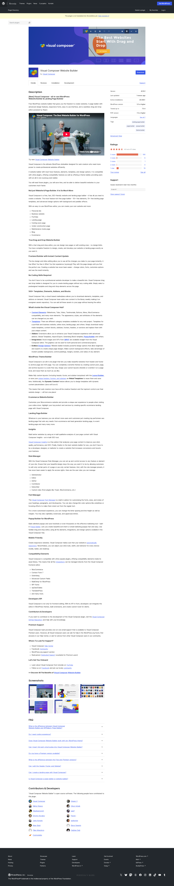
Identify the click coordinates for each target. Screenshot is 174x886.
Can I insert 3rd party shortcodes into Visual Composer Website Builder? (55, 747)
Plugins (42, 862)
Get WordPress (164, 3)
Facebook (45, 668)
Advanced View (116, 136)
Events (106, 859)
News (10, 859)
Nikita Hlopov (38, 806)
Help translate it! (103, 16)
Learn (74, 856)
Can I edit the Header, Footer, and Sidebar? (45, 766)
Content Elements (39, 312)
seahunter (74, 821)
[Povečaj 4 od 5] (50, 702)
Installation (55, 83)
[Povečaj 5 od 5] (76, 702)
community (68, 668)
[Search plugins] (29, 23)
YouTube (70, 665)
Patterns (43, 866)
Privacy (10, 866)
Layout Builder (98, 375)
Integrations (60, 562)
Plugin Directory (13, 10)
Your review (114, 172)
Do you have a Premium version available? (44, 753)
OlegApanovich (38, 811)
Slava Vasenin (76, 825)
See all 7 (142, 117)
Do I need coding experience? (40, 734)
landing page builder (138, 122)
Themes (43, 859)
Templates (36, 321)
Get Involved (108, 856)
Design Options (44, 346)
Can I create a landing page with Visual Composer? (47, 772)
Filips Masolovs (38, 830)
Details (33, 83)
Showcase (43, 856)
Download (140, 72)
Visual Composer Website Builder (47, 160)
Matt (138, 859)
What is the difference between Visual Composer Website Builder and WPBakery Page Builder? (47, 727)
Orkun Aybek (75, 806)
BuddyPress (141, 866)
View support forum (117, 194)
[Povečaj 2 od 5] (76, 687)
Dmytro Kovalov (39, 816)
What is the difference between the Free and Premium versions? (52, 760)
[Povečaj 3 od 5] (102, 687)
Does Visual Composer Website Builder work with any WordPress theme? (56, 741)
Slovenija (30, 875)
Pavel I (73, 816)
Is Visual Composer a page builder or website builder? (48, 779)
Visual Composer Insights (38, 442)
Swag (106, 866)
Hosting (10, 862)
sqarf (73, 811)
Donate (107, 862)
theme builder (140, 130)
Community (44, 649)
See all (143, 172)
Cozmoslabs (37, 835)
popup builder (140, 126)
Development (69, 83)
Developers (76, 862)
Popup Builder (89, 337)
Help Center (48, 646)
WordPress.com (142, 856)
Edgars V (74, 801)
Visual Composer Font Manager (43, 500)
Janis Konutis (38, 821)
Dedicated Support (48, 655)
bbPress (139, 862)
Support (142, 83)
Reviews (43, 83)
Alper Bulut (37, 825)
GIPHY (66, 340)
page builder (131, 126)
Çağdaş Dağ (75, 830)
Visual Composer (49, 74)
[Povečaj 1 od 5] (50, 687)
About (10, 856)
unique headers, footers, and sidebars (52, 378)
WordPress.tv (77, 866)
